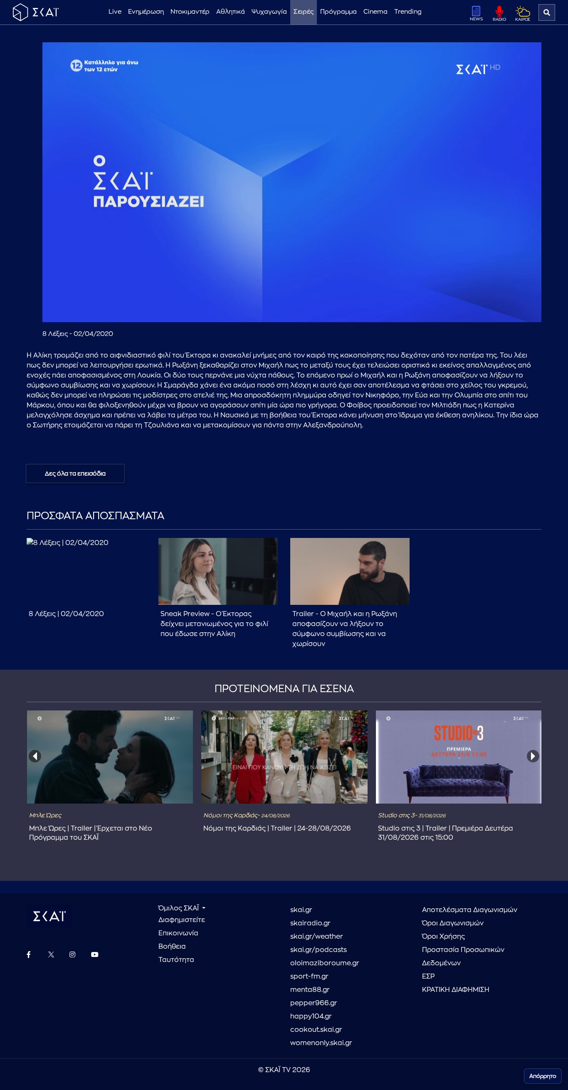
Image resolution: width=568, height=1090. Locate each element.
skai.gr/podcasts (318, 950)
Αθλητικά (230, 12)
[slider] (292, 295)
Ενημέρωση (146, 12)
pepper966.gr (313, 1003)
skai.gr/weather (316, 936)
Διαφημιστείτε (181, 920)
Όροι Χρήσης (443, 936)
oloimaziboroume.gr (324, 963)
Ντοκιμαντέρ (190, 12)
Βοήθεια (172, 946)
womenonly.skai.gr (321, 1043)
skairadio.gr (310, 923)
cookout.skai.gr (316, 1029)
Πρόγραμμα (338, 12)
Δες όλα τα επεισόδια (75, 473)
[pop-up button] (514, 309)
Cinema (375, 12)
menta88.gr (310, 989)
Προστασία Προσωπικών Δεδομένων (463, 957)
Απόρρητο (542, 1076)
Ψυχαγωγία (269, 12)
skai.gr (301, 910)
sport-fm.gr (309, 976)
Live (115, 12)
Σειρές (304, 12)
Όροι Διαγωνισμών (453, 923)
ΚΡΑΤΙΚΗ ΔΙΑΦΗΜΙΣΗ (455, 989)
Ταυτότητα (176, 960)
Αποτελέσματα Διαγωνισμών (469, 910)
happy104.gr (311, 1016)
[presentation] (35, 756)
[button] (293, 184)
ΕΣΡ (428, 976)
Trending (408, 12)
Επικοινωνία (178, 933)
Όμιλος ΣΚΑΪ (179, 908)
